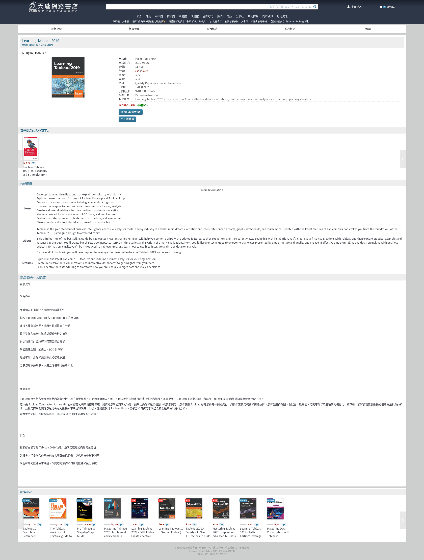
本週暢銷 (212, 29)
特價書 (367, 29)
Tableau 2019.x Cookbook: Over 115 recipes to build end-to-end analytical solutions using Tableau (198, 537)
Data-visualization (146, 95)
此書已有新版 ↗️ (131, 112)
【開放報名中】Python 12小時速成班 (289, 21)
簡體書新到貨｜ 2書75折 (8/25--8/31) (188, 21)
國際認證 (208, 16)
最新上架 (56, 29)
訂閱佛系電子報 (259, 21)
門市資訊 (267, 16)
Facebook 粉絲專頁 (186, 547)
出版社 (240, 16)
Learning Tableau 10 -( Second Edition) (171, 530)
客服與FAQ (205, 547)
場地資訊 (282, 16)
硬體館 (195, 16)
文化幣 (244, 21)
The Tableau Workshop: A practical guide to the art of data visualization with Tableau (61, 537)
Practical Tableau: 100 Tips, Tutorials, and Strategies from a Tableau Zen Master (35, 174)
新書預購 (134, 29)
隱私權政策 (231, 547)
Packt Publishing (145, 59)
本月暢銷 (290, 29)
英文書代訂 (216, 21)
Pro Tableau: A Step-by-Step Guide (86, 532)
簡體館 (183, 16)
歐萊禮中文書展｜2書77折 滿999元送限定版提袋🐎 (139, 21)
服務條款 (244, 547)
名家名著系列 (231, 21)
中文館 (159, 16)
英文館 (171, 16)
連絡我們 (218, 547)
